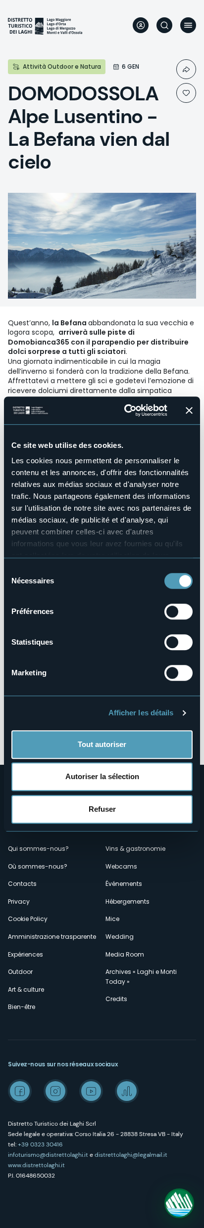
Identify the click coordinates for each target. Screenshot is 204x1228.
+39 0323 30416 (40, 1144)
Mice (112, 919)
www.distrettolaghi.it (36, 1165)
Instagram (55, 1091)
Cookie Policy (28, 919)
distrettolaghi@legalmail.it (131, 1155)
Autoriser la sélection (102, 776)
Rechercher (164, 25)
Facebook (20, 1091)
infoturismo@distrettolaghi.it (48, 1155)
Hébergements (127, 901)
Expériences (25, 954)
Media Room (124, 954)
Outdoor (20, 971)
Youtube (91, 1091)
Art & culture (26, 989)
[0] (186, 93)
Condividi (186, 69)
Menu (188, 25)
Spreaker (127, 1091)
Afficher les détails (141, 712)
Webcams (121, 866)
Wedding (119, 936)
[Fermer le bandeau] (189, 410)
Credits (116, 999)
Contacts (22, 883)
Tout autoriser (102, 744)
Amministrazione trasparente (52, 936)
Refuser (102, 809)
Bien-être (21, 1007)
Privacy (19, 901)
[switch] (178, 611)
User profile (141, 25)
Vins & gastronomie (135, 848)
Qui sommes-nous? (38, 848)
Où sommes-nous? (37, 866)
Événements (123, 883)
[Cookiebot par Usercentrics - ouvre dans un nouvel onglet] (126, 410)
